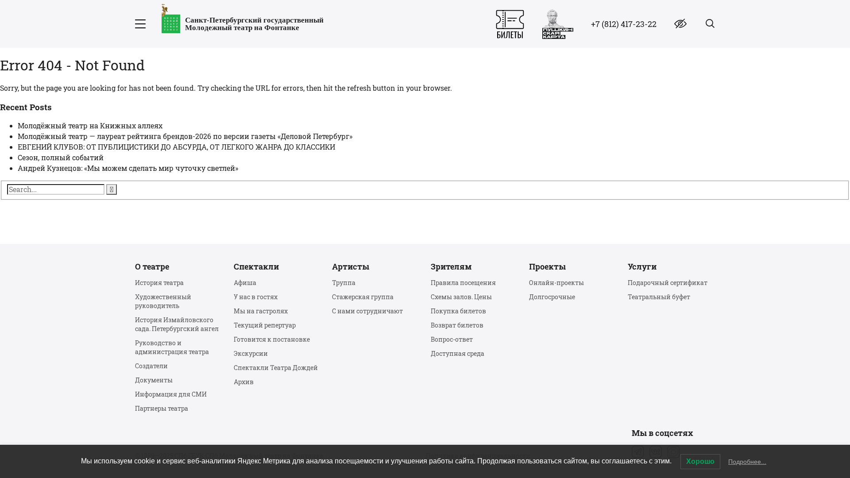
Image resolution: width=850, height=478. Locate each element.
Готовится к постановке (272, 339)
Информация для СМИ (171, 394)
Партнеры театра (161, 408)
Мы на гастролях (261, 311)
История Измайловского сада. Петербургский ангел (177, 324)
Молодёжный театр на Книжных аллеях (90, 125)
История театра (159, 282)
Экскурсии (251, 353)
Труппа (343, 282)
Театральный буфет (659, 297)
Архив (244, 382)
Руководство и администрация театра (172, 347)
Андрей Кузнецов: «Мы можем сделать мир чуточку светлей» (128, 168)
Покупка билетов (458, 311)
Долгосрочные (552, 297)
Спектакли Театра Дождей (276, 367)
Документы (154, 380)
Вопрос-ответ (452, 339)
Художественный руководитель (163, 301)
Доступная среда (457, 353)
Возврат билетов (457, 325)
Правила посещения (463, 282)
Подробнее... (747, 461)
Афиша (245, 282)
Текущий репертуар (265, 325)
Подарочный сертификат (667, 282)
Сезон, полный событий (61, 157)
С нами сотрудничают (367, 311)
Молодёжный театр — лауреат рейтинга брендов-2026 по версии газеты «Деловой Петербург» (185, 136)
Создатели (151, 366)
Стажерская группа (363, 297)
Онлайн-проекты (556, 282)
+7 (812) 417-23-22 (624, 24)
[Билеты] (510, 24)
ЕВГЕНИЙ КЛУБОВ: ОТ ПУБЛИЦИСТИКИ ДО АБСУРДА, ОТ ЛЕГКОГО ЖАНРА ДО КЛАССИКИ (176, 146)
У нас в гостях (256, 297)
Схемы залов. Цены (461, 297)
